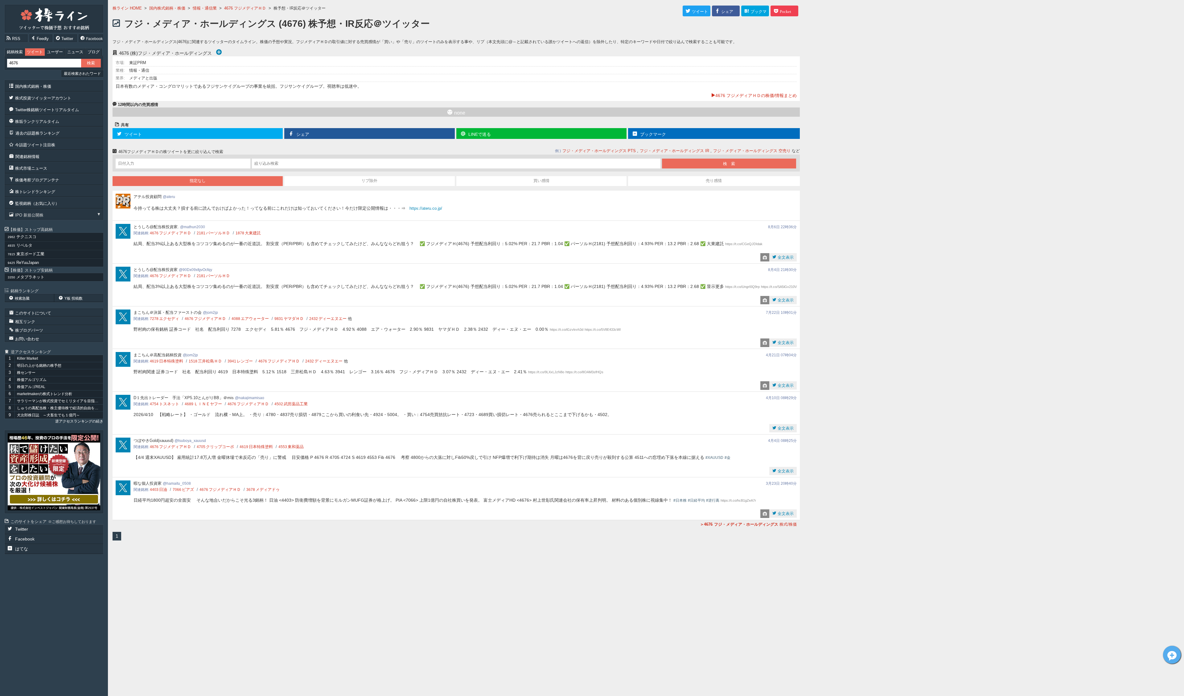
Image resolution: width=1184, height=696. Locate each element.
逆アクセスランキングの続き (79, 421)
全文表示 (785, 257)
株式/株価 (750, 524)
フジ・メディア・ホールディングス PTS (599, 150)
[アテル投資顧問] (54, 471)
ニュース (75, 52)
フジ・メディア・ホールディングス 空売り (752, 150)
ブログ (94, 52)
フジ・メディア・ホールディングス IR (674, 150)
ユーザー (55, 52)
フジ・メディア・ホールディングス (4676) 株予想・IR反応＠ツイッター (277, 23)
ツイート (35, 52)
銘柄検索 (15, 52)
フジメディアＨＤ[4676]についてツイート (1172, 655)
